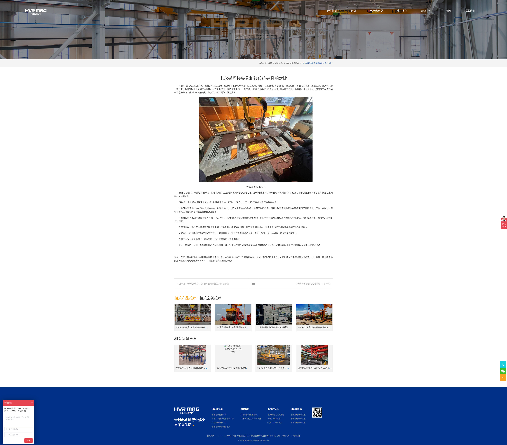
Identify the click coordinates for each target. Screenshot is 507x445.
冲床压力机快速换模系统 (251, 419)
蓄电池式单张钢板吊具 (221, 427)
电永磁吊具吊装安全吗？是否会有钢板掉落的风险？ (281, 368)
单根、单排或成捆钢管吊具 (223, 419)
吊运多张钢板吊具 (219, 423)
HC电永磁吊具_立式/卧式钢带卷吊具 (234, 327)
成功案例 (402, 10)
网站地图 (296, 436)
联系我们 (469, 10)
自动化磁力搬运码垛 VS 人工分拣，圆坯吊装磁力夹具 (323, 368)
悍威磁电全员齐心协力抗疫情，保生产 (194, 368)
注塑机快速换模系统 (249, 415)
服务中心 (426, 10)
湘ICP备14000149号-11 (283, 436)
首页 (353, 10)
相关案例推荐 (210, 298)
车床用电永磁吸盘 (298, 423)
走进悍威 (332, 10)
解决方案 (279, 63)
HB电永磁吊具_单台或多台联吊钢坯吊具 (195, 327)
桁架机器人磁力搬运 (275, 415)
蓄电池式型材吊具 (219, 415)
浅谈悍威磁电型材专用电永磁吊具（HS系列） (238, 368)
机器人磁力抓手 (273, 419)
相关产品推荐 (185, 298)
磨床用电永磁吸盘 (298, 419)
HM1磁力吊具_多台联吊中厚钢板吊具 (315, 327)
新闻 (448, 10)
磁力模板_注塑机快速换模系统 (274, 327)
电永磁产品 (376, 10)
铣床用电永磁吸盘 (298, 415)
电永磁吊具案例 (292, 63)
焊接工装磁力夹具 (274, 423)
